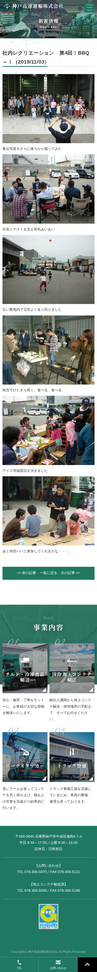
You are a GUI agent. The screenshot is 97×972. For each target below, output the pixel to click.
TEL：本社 (8, 940)
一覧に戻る (48, 573)
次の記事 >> (70, 573)
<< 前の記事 (26, 573)
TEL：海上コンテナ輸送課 (20, 946)
